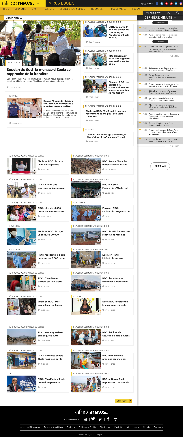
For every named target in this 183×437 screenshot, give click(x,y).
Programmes (118, 9)
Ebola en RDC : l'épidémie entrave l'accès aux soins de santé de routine (113, 257)
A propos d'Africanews (30, 427)
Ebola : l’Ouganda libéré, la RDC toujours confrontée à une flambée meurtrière (58, 104)
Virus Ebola (79, 203)
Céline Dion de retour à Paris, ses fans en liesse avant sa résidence (162, 92)
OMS (11, 374)
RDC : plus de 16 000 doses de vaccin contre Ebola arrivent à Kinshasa (51, 210)
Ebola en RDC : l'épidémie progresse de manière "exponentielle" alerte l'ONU (116, 210)
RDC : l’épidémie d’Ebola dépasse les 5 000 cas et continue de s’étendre (52, 257)
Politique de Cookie (87, 427)
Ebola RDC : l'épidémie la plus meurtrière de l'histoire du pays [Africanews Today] (115, 303)
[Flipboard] (101, 419)
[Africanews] (17, 2)
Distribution (105, 427)
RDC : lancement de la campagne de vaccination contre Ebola (119, 60)
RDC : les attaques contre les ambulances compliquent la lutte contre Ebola (115, 280)
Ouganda (13, 96)
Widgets (146, 427)
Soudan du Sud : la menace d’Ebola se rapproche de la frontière (163, 140)
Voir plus (160, 166)
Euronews (158, 427)
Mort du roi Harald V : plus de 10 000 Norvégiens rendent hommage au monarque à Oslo (163, 49)
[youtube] (86, 419)
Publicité (118, 427)
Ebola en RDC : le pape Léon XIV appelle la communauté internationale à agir (50, 163)
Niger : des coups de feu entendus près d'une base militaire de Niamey (163, 29)
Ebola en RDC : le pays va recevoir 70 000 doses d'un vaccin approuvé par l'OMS (50, 233)
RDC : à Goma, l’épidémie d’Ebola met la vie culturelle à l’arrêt (115, 186)
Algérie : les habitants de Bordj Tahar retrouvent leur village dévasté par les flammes (164, 132)
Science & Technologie (72, 9)
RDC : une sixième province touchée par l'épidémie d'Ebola (114, 357)
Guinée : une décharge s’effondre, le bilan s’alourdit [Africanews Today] (106, 136)
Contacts (71, 427)
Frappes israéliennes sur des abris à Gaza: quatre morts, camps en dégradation (164, 116)
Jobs (128, 427)
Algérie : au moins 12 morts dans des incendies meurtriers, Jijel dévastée (164, 85)
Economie (20, 9)
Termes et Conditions (53, 427)
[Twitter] (93, 419)
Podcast (137, 9)
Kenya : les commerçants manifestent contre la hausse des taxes (162, 77)
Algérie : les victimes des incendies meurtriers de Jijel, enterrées (163, 36)
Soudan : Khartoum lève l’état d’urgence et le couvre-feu (161, 124)
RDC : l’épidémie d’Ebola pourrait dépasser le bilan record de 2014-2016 (51, 381)
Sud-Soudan (14, 63)
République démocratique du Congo (103, 22)
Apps (136, 427)
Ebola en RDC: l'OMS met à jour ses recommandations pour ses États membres (106, 114)
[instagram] (115, 419)
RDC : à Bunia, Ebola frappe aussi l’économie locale (115, 381)
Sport (35, 9)
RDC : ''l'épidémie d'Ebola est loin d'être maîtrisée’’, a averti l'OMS (50, 280)
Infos (6, 9)
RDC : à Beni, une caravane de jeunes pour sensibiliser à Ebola (52, 186)
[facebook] (108, 419)
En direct (154, 13)
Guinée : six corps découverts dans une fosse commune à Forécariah (163, 69)
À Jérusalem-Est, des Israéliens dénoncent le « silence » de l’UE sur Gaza (163, 107)
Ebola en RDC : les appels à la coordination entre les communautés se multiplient (119, 87)
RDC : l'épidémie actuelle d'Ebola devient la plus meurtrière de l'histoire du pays (116, 334)
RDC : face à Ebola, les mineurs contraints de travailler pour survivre (115, 163)
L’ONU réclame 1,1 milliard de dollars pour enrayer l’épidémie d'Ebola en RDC (119, 32)
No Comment (98, 9)
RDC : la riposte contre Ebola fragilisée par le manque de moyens (50, 357)
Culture (49, 9)
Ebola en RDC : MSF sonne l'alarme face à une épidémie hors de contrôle (50, 303)
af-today (89, 130)
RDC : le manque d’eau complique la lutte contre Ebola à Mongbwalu (51, 334)
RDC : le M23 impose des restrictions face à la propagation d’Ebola (116, 233)
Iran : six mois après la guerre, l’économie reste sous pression (161, 99)
